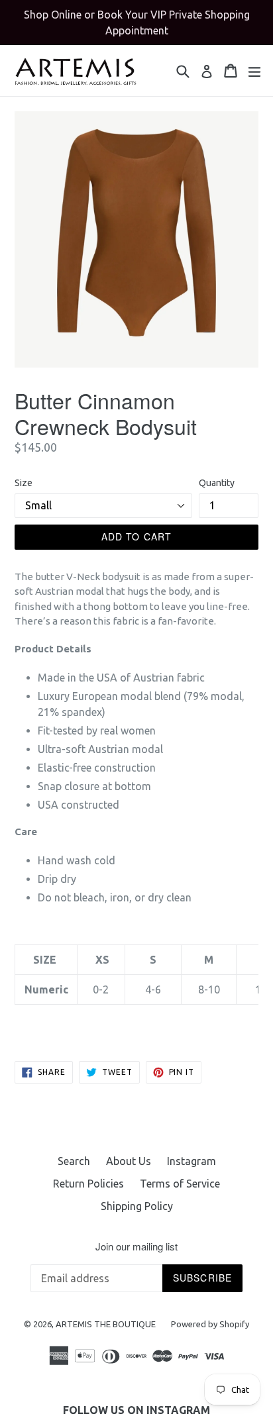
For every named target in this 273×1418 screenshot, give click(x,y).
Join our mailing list (136, 1246)
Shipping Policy (137, 1206)
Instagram (191, 1161)
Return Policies (88, 1184)
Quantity (217, 483)
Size (23, 483)
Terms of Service (180, 1184)
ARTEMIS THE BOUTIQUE (107, 1324)
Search (74, 1161)
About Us (128, 1161)
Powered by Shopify (210, 1324)
